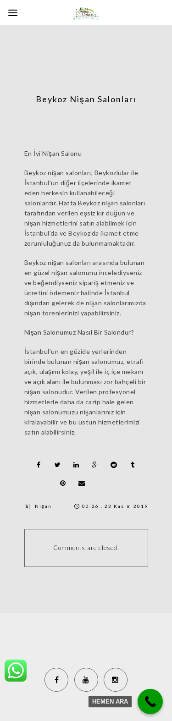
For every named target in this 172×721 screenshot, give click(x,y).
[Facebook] (56, 679)
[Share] (39, 465)
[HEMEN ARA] (150, 701)
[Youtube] (86, 679)
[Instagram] (115, 679)
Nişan (43, 506)
